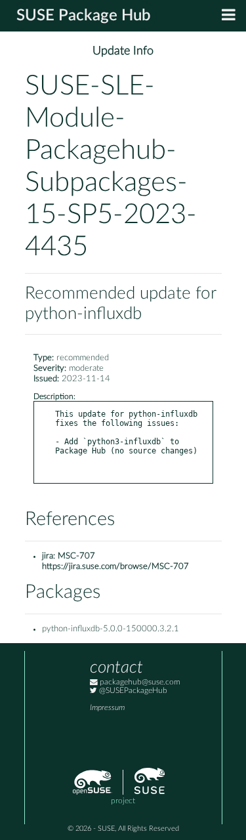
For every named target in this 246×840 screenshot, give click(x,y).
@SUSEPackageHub (132, 690)
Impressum (107, 707)
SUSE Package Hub (83, 16)
